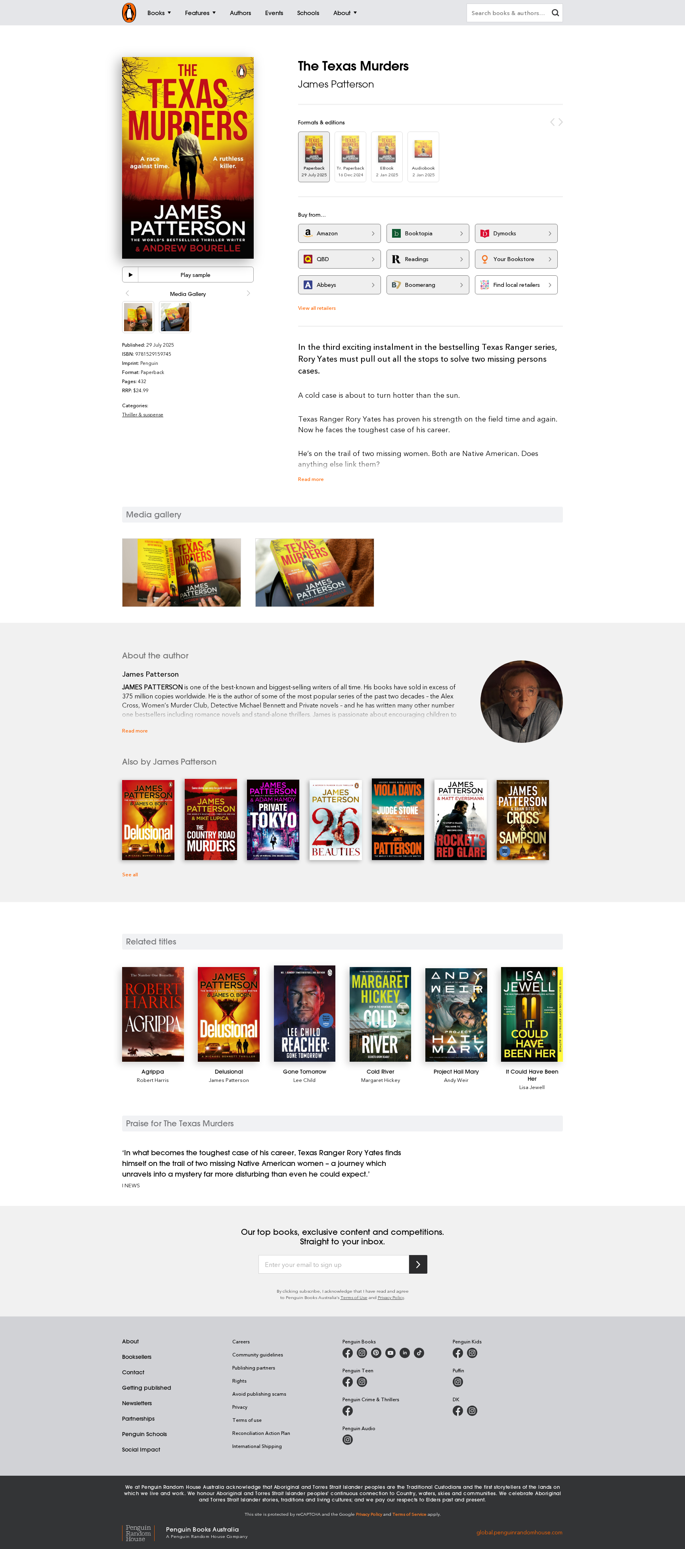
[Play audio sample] (130, 274)
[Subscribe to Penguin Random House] (418, 1264)
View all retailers (317, 307)
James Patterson (336, 84)
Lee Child (304, 1080)
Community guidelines (257, 1354)
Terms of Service (409, 1514)
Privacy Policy (391, 1297)
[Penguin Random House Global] (144, 1532)
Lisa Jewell (532, 1087)
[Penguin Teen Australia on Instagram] (362, 1382)
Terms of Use (354, 1297)
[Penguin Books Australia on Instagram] (362, 1353)
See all (130, 874)
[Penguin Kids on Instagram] (472, 1353)
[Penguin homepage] (129, 13)
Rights (239, 1380)
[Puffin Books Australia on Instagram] (458, 1382)
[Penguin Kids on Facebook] (458, 1353)
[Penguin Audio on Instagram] (347, 1440)
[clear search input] (555, 13)
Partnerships (138, 1418)
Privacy (239, 1406)
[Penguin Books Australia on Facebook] (347, 1353)
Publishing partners (253, 1367)
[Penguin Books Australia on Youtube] (390, 1353)
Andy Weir (456, 1080)
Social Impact (141, 1449)
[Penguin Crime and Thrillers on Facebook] (347, 1411)
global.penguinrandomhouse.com (519, 1532)
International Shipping (257, 1446)
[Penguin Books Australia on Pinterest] (376, 1353)
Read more (311, 479)
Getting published (146, 1387)
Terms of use (247, 1419)
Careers (241, 1341)
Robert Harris (153, 1080)
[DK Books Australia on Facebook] (458, 1411)
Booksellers (136, 1356)
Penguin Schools (144, 1434)
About (130, 1341)
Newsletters (137, 1403)
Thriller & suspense (142, 414)
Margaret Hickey (380, 1080)
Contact (133, 1372)
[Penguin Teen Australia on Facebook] (347, 1382)
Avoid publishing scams (259, 1393)
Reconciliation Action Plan (261, 1432)
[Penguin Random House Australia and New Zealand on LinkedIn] (405, 1353)
